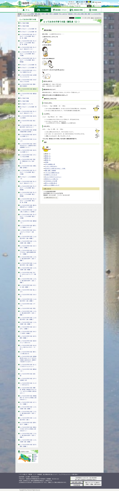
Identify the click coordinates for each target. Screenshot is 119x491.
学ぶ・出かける (63, 14)
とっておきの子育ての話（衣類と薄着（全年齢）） (28, 166)
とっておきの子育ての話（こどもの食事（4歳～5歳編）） (28, 407)
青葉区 (35, 454)
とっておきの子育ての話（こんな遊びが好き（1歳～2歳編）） (28, 300)
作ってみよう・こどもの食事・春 (28, 31)
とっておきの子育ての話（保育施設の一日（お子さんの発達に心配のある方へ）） (28, 397)
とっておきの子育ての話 (27, 19)
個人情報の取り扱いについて (50, 474)
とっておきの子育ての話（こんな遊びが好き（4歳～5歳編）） (28, 264)
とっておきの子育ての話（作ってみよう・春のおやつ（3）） (28, 112)
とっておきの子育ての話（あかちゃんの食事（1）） (28, 151)
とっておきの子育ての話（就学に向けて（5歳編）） (28, 423)
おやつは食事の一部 (50, 164)
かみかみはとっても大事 (51, 181)
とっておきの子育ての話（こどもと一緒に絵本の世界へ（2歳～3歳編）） (28, 280)
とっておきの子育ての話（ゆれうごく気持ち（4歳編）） (28, 332)
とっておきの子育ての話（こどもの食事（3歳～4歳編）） (28, 268)
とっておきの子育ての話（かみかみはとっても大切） (28, 80)
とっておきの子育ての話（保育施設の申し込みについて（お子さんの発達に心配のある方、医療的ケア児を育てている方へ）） (28, 359)
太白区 (35, 459)
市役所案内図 (76, 485)
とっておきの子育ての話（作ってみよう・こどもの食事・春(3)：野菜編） (28, 60)
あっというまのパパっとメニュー (53, 177)
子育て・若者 (44, 14)
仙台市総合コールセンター (82, 478)
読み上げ (72, 1)
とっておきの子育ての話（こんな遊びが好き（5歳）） (28, 418)
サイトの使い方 (23, 474)
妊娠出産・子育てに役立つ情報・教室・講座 (79, 14)
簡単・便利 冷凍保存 (50, 170)
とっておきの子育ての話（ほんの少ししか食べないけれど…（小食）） (28, 347)
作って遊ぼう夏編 (24, 101)
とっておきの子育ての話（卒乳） (28, 308)
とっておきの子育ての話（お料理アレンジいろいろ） (28, 76)
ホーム (24, 14)
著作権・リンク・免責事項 (35, 474)
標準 (84, 1)
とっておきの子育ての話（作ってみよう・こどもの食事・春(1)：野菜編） (28, 187)
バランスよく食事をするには (52, 172)
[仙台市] (29, 3)
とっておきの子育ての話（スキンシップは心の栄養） (28, 155)
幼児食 (46, 162)
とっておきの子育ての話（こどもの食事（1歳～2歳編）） (28, 323)
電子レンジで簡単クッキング (52, 185)
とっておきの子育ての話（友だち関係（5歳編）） (28, 445)
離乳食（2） (48, 156)
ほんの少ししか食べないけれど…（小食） (55, 168)
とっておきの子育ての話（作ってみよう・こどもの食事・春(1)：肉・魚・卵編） (28, 36)
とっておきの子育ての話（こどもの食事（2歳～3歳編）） (28, 242)
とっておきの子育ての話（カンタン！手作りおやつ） (28, 384)
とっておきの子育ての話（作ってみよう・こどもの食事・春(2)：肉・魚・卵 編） (28, 42)
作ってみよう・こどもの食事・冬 (28, 67)
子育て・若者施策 (53, 14)
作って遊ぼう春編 (24, 23)
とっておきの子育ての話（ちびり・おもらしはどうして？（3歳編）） (28, 274)
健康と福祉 (37, 14)
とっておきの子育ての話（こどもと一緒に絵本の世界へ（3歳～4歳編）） (28, 258)
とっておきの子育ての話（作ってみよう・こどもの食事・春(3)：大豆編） (28, 53)
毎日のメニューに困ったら (51, 179)
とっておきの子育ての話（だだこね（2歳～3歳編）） (28, 286)
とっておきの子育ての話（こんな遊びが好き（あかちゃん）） (28, 126)
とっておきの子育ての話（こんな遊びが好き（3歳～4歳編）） (28, 237)
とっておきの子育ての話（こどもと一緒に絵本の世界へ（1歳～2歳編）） (28, 313)
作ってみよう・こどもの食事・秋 (28, 64)
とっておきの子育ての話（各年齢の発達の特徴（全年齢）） (28, 131)
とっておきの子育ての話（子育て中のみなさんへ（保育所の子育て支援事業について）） (28, 145)
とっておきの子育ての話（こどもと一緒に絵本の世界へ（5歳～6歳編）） (28, 435)
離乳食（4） (48, 160)
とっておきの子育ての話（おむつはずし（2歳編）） (28, 246)
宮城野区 (35, 456)
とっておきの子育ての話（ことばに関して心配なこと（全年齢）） (28, 210)
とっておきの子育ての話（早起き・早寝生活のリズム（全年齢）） (27, 161)
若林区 (35, 458)
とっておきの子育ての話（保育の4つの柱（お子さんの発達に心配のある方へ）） (28, 428)
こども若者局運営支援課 (49, 191)
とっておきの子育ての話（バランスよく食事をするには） (28, 71)
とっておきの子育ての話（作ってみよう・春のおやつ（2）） (28, 48)
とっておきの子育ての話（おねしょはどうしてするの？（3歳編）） (28, 231)
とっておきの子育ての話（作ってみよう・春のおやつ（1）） (28, 182)
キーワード (65, 6)
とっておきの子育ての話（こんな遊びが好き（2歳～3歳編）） (28, 318)
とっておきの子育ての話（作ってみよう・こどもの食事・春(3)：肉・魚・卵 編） (28, 200)
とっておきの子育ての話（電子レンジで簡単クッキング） (28, 226)
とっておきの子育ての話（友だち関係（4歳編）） (28, 337)
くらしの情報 (30, 14)
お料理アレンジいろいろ (51, 174)
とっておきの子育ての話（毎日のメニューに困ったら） (28, 341)
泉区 (34, 461)
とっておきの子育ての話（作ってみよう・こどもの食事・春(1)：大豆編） (28, 216)
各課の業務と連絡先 (77, 482)
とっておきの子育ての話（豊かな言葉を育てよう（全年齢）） (28, 206)
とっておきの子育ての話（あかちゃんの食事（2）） (28, 135)
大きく (82, 3)
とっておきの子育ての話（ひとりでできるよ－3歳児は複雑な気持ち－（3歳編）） (28, 252)
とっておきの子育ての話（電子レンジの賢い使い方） (28, 352)
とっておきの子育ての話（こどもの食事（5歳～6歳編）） (28, 441)
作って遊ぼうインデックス (26, 104)
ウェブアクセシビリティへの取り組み (68, 474)
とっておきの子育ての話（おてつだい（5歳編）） (28, 403)
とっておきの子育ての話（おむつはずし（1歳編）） (28, 327)
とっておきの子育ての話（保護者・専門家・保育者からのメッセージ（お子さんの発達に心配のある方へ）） (28, 390)
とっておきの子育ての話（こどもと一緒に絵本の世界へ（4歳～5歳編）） (28, 413)
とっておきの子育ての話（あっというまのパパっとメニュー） (28, 365)
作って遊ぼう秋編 (24, 26)
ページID (71, 6)
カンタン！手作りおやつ (51, 166)
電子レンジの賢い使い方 (51, 183)
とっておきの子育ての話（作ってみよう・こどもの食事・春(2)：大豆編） (28, 172)
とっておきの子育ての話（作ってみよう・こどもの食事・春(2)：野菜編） (28, 194)
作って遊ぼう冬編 (24, 98)
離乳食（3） (48, 158)
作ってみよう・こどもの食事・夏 (28, 29)
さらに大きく (88, 3)
